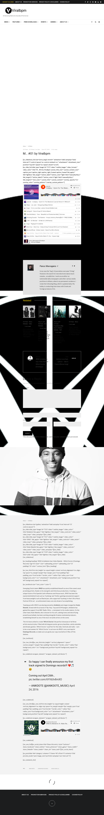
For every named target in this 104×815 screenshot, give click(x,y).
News (6, 22)
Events (43, 22)
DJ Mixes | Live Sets (34, 149)
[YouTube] (95, 2)
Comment (26, 388)
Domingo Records (43, 768)
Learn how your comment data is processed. (63, 437)
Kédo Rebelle (55, 768)
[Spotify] (100, 2)
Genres (53, 22)
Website (56, 420)
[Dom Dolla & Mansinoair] (29, 312)
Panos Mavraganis (48, 266)
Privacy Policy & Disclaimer (48, 2)
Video (30, 324)
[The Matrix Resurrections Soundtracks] (60, 312)
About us (18, 2)
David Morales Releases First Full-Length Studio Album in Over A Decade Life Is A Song (44, 335)
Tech (60, 330)
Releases (25, 324)
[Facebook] (85, 2)
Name (25, 411)
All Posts (25, 149)
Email (25, 420)
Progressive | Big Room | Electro (58, 327)
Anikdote (32, 768)
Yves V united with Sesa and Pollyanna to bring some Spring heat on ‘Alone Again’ (75, 330)
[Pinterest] (93, 2)
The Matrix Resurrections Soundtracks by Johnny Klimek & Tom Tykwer (59, 339)
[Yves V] (75, 312)
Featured (16, 22)
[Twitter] (87, 2)
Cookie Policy (65, 2)
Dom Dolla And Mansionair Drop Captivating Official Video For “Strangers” (28, 332)
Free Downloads (30, 22)
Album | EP (41, 321)
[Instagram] (90, 2)
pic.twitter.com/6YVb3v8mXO (45, 679)
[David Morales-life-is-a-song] (44, 312)
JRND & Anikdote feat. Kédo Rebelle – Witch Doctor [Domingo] (42, 362)
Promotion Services (30, 2)
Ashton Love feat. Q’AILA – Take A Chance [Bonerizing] (61, 360)
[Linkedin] (98, 2)
